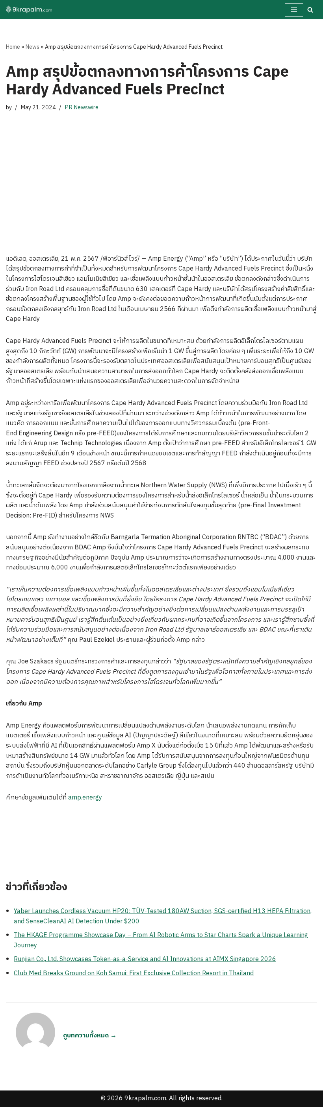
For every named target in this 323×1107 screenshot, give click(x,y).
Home (13, 47)
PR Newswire (81, 107)
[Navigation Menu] (294, 10)
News (32, 47)
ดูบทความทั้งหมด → (90, 1035)
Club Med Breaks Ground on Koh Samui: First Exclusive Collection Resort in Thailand (134, 973)
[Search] (310, 10)
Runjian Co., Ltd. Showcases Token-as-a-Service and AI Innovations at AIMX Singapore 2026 (145, 959)
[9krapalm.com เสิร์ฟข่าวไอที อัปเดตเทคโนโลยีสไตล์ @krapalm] (29, 10)
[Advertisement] (161, 175)
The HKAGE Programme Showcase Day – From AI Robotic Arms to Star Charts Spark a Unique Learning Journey (161, 940)
